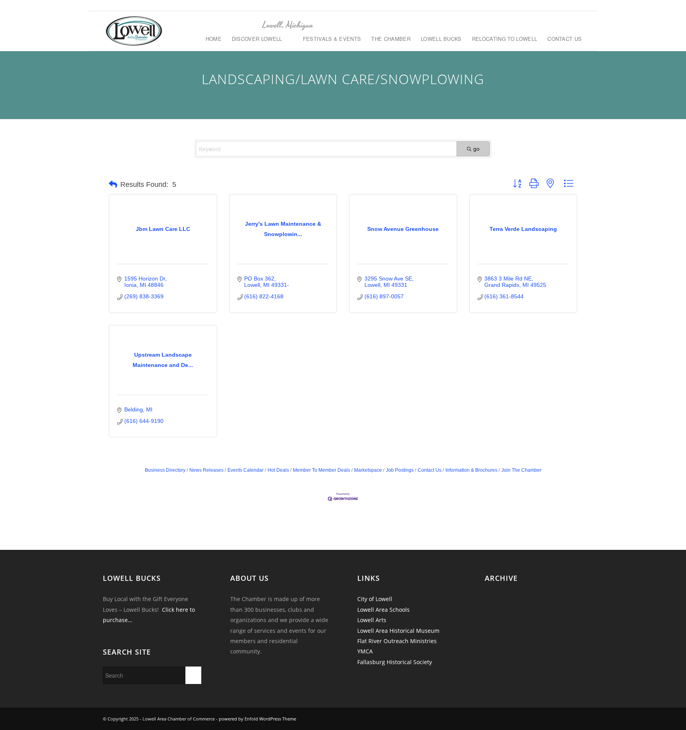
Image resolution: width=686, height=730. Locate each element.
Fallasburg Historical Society (394, 662)
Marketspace (368, 470)
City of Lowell (374, 599)
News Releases (206, 470)
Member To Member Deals (321, 470)
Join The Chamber (521, 470)
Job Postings (400, 470)
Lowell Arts (371, 620)
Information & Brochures (471, 470)
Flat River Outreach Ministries (397, 641)
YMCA (365, 651)
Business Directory (165, 470)
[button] (113, 184)
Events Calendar (245, 470)
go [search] (476, 149)
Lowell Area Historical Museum (398, 630)
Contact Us (429, 470)
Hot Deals (278, 470)
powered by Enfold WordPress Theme (257, 719)
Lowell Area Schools (383, 609)
